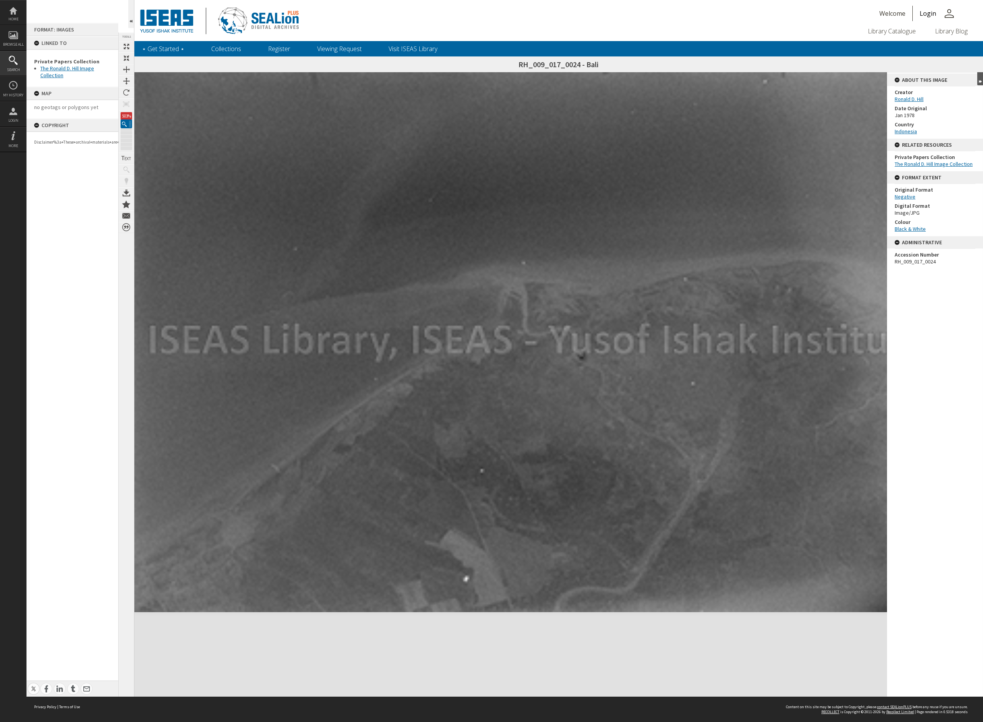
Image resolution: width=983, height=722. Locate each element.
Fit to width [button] (126, 69)
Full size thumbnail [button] (126, 46)
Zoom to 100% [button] (126, 104)
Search (13, 69)
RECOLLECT (830, 711)
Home (13, 19)
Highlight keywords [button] (126, 181)
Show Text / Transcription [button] (126, 158)
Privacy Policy (45, 706)
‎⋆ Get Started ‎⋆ (163, 49)
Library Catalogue (892, 31)
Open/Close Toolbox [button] (131, 14)
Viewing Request (339, 49)
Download (126, 193)
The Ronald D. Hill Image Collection (934, 164)
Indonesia (906, 131)
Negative (905, 196)
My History (13, 95)
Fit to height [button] (126, 81)
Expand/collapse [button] (980, 78)
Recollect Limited (900, 711)
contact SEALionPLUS (894, 706)
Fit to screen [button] (126, 58)
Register (279, 49)
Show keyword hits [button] (126, 170)
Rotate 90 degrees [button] (126, 92)
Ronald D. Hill (909, 99)
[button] (126, 123)
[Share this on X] (34, 684)
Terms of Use (69, 706)
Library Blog (951, 31)
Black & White (910, 228)
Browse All (13, 44)
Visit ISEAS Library (413, 49)
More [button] (13, 145)
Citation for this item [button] (126, 227)
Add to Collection (126, 204)
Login (13, 120)
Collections (226, 49)
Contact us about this (126, 216)
